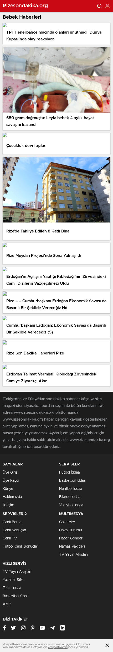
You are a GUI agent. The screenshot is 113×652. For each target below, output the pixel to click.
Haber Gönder (71, 538)
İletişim (8, 505)
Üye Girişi (10, 472)
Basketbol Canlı (15, 596)
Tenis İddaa (12, 588)
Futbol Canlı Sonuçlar (20, 546)
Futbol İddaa (69, 472)
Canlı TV (10, 538)
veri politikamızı (58, 647)
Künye (8, 489)
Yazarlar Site (13, 580)
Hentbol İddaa (70, 489)
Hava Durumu (70, 530)
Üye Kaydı (11, 481)
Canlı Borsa (12, 522)
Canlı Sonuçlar (14, 530)
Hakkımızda (12, 497)
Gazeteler (67, 522)
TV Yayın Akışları (73, 554)
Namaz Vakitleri (72, 546)
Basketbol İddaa (72, 481)
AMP (7, 604)
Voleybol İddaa (71, 505)
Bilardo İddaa (69, 497)
